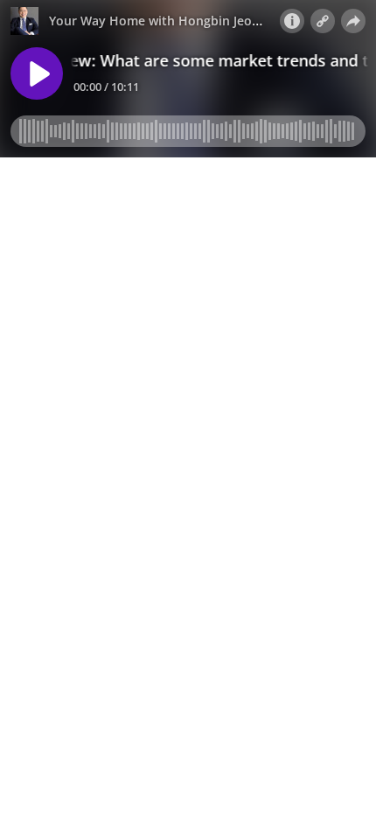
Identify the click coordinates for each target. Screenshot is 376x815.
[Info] (292, 21)
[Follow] (322, 21)
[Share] (353, 21)
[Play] (36, 73)
